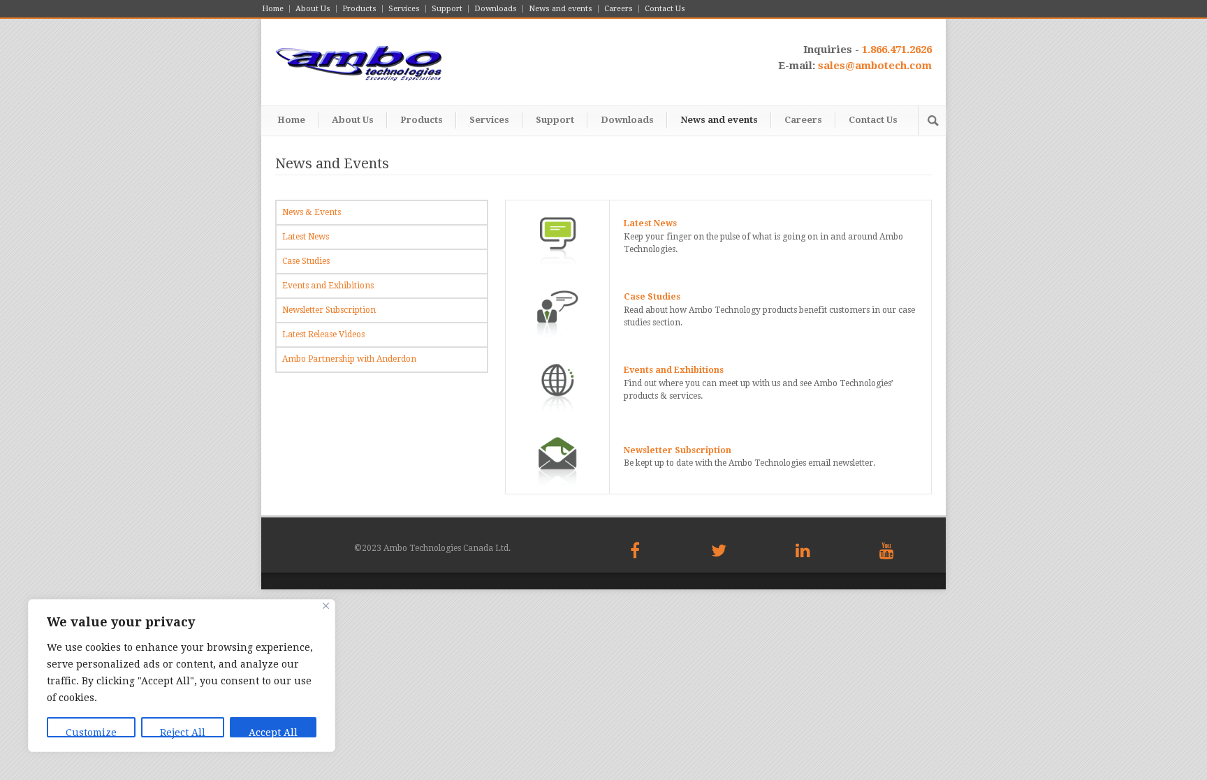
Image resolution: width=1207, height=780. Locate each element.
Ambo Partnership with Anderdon (349, 359)
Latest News (305, 237)
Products (359, 9)
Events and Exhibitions (328, 285)
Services (404, 9)
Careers (618, 9)
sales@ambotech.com (875, 65)
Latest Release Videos (323, 334)
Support (447, 9)
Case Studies (306, 261)
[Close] (326, 606)
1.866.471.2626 (897, 49)
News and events (560, 9)
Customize (91, 732)
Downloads (495, 9)
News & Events (311, 212)
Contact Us (665, 9)
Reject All (182, 732)
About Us (312, 9)
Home (273, 9)
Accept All (273, 732)
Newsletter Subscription (329, 310)
